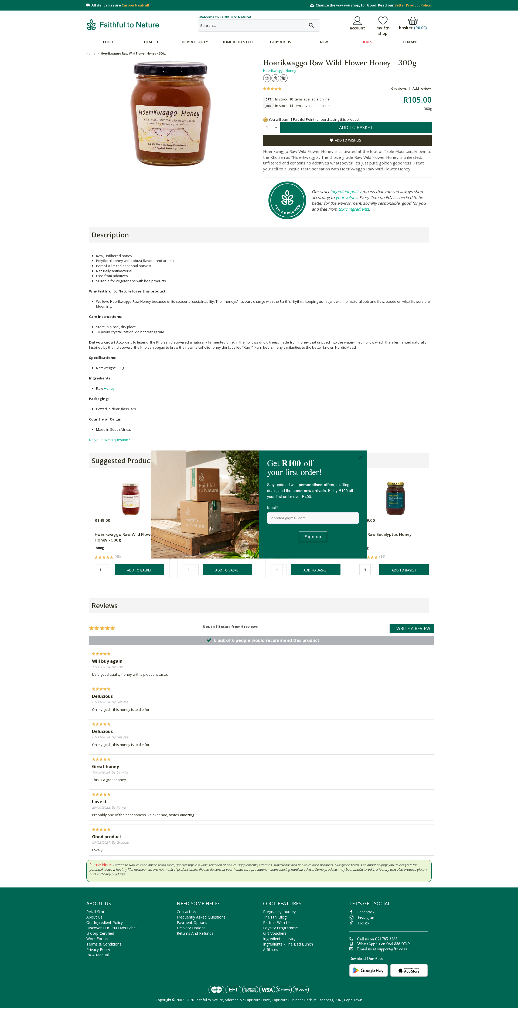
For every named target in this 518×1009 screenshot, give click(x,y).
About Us (94, 917)
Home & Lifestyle (237, 41)
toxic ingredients (353, 209)
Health (151, 41)
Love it (99, 802)
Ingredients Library (279, 938)
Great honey (105, 766)
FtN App (410, 41)
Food (108, 41)
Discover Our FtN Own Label (111, 927)
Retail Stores (97, 911)
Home (90, 53)
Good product (106, 837)
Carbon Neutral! (135, 5)
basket (413, 28)
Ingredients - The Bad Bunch (288, 944)
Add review (422, 88)
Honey (109, 388)
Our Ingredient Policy (104, 922)
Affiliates (270, 949)
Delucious (102, 696)
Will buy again (107, 661)
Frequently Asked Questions (201, 917)
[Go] (311, 25)
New (324, 41)
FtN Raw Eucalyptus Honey (385, 534)
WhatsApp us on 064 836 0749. (384, 944)
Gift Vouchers (275, 933)
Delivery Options (191, 927)
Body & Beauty (194, 41)
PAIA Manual (97, 954)
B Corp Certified (100, 933)
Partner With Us (277, 922)
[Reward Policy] (265, 119)
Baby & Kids (280, 41)
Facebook (365, 911)
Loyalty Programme (280, 927)
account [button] (357, 28)
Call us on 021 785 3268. (377, 939)
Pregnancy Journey (279, 911)
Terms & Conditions (103, 944)
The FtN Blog (275, 917)
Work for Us (97, 938)
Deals (367, 41)
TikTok (363, 923)
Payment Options (192, 922)
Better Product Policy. (413, 5)
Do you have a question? (109, 439)
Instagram (367, 917)
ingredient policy (345, 191)
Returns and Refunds (195, 933)
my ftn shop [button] (383, 30)
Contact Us (186, 911)
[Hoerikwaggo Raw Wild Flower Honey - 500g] (130, 497)
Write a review (413, 628)
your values (346, 197)
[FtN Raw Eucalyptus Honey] (395, 497)
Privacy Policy (98, 949)
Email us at (382, 949)
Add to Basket (139, 570)
